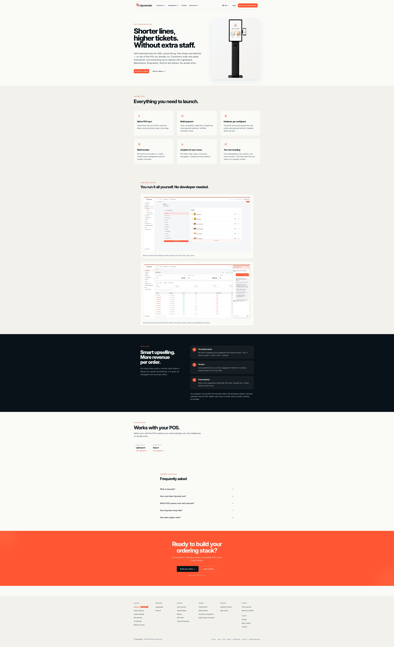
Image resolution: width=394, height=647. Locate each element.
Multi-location (203, 610)
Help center (224, 610)
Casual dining (181, 610)
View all (158, 610)
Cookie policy (237, 639)
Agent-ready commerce (207, 617)
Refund (229, 639)
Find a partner (246, 607)
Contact (244, 627)
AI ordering (137, 621)
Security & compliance (206, 614)
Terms (219, 639)
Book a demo (159, 71)
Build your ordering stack (247, 5)
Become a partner (248, 610)
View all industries (183, 621)
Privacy (213, 639)
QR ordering (138, 617)
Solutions (160, 5)
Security (244, 639)
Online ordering (139, 614)
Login (234, 5)
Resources (193, 5)
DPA (224, 639)
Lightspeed (159, 607)
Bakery (179, 614)
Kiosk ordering (138, 610)
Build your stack (139, 625)
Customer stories (226, 607)
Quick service (181, 607)
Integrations (172, 5)
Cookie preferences (254, 639)
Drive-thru (180, 617)
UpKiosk (141, 607)
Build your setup (141, 71)
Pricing (183, 5)
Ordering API (203, 607)
